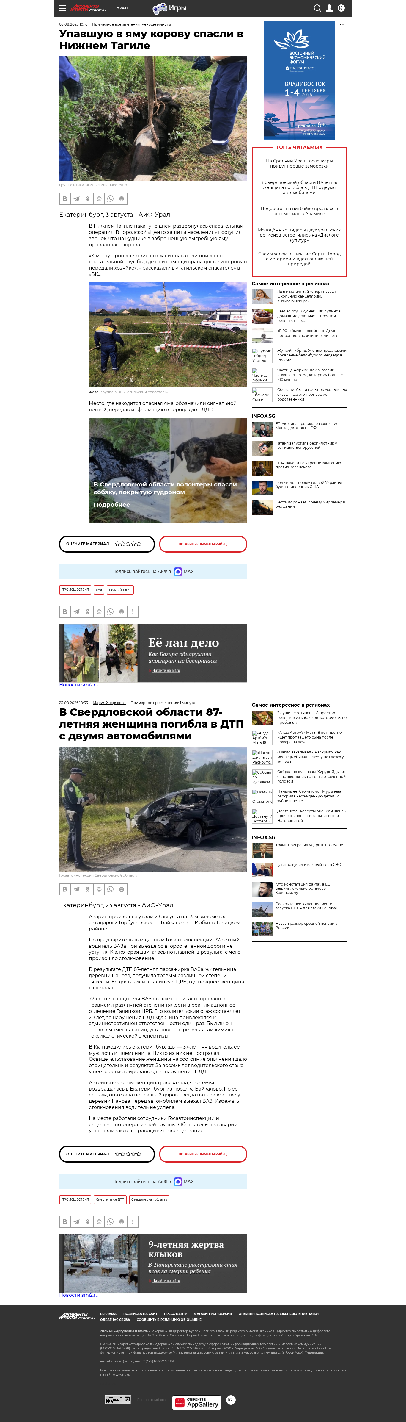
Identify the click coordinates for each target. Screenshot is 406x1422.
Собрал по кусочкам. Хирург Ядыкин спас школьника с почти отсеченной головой (311, 776)
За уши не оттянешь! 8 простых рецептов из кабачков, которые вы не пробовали (312, 718)
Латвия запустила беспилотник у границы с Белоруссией (306, 445)
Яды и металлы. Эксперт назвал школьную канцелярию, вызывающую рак (306, 296)
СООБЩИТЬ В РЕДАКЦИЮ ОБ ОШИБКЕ (169, 1320)
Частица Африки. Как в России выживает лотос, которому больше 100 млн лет (310, 375)
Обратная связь (115, 1320)
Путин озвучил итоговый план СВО (308, 865)
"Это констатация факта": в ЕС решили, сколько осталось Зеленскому (303, 888)
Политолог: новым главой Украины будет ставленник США (309, 485)
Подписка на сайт (140, 1314)
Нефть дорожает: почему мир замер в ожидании (310, 504)
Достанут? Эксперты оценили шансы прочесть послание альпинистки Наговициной (311, 816)
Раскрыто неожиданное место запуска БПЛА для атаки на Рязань (308, 906)
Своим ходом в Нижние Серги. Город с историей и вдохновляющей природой (299, 259)
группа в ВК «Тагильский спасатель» (93, 185)
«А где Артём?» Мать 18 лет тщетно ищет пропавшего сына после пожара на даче (309, 737)
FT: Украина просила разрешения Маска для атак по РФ (307, 426)
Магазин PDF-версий (213, 1314)
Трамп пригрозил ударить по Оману (309, 845)
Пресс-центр (175, 1314)
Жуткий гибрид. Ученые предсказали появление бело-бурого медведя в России (312, 355)
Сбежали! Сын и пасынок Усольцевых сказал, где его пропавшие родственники (312, 394)
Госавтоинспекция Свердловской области (98, 875)
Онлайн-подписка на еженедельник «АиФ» (279, 1314)
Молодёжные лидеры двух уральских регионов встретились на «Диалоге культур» (299, 235)
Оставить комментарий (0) (203, 544)
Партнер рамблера (151, 1399)
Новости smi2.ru (79, 685)
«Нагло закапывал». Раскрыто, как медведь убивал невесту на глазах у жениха (310, 757)
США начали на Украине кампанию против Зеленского (308, 465)
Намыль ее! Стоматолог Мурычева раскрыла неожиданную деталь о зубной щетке (309, 796)
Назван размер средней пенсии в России (306, 926)
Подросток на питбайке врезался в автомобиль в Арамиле (299, 211)
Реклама (108, 1314)
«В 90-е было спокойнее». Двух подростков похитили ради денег (308, 333)
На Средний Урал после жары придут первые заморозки (299, 164)
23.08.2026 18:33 (73, 702)
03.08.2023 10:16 (73, 24)
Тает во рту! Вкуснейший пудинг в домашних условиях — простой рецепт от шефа (309, 316)
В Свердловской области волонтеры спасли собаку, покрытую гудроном (165, 488)
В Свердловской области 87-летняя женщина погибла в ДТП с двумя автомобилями (299, 187)
